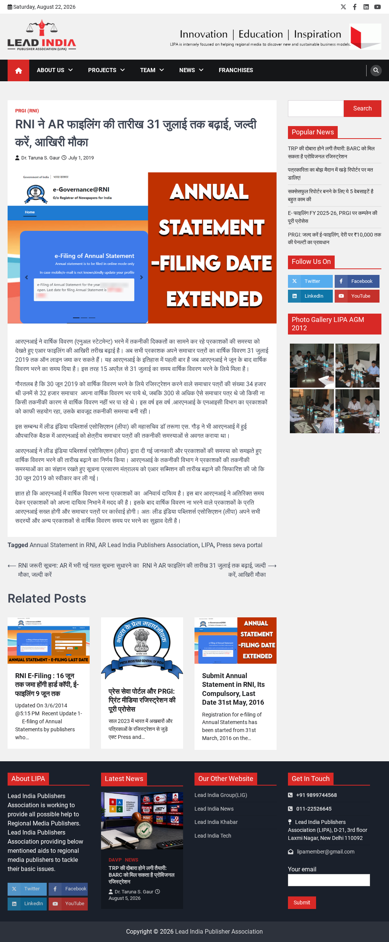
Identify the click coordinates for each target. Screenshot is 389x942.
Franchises (236, 70)
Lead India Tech (212, 836)
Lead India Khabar (216, 822)
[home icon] (18, 70)
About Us (50, 70)
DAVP (115, 860)
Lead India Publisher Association (219, 931)
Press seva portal (239, 545)
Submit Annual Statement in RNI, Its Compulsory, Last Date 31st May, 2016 (233, 689)
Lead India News (214, 809)
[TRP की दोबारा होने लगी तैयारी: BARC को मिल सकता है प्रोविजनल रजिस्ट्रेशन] (142, 820)
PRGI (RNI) (27, 111)
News (187, 70)
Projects (102, 70)
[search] (376, 70)
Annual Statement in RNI (62, 545)
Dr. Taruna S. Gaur (40, 158)
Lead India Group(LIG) (220, 795)
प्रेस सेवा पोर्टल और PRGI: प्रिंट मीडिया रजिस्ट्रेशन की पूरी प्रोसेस (142, 700)
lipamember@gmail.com (325, 852)
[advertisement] (275, 37)
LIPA (207, 545)
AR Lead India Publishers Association (148, 545)
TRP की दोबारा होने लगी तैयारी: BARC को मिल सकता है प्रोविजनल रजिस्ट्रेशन (141, 875)
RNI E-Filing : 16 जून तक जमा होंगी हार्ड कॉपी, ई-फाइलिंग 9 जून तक (47, 684)
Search (362, 108)
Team (147, 70)
